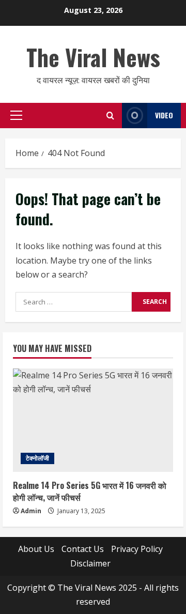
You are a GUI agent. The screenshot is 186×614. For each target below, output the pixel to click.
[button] (16, 115)
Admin (31, 510)
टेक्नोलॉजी (37, 458)
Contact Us (82, 549)
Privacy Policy (137, 549)
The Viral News (93, 57)
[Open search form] (110, 115)
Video (164, 115)
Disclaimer (90, 563)
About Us (36, 549)
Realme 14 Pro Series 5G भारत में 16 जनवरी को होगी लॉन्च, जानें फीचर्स (89, 491)
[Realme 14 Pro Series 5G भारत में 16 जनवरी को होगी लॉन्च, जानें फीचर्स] (93, 420)
